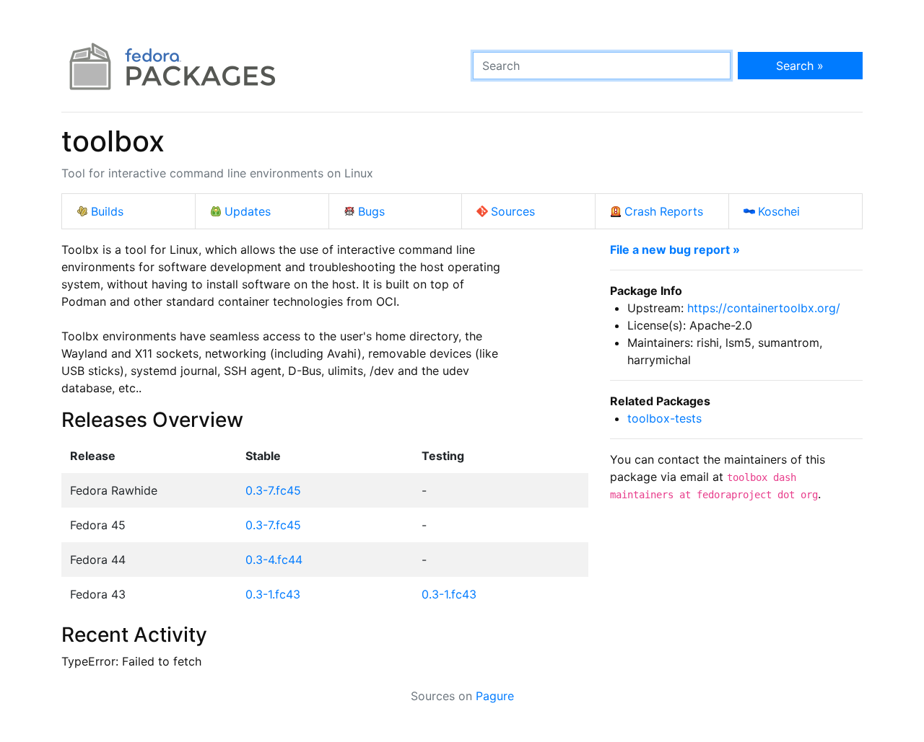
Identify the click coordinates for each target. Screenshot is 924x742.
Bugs (371, 211)
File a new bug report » (675, 249)
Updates (248, 211)
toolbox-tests (664, 418)
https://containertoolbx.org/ (763, 308)
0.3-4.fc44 (273, 559)
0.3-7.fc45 (273, 490)
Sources (513, 211)
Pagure (495, 696)
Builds (107, 211)
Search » (800, 65)
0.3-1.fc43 (272, 594)
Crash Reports (663, 211)
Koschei (779, 211)
